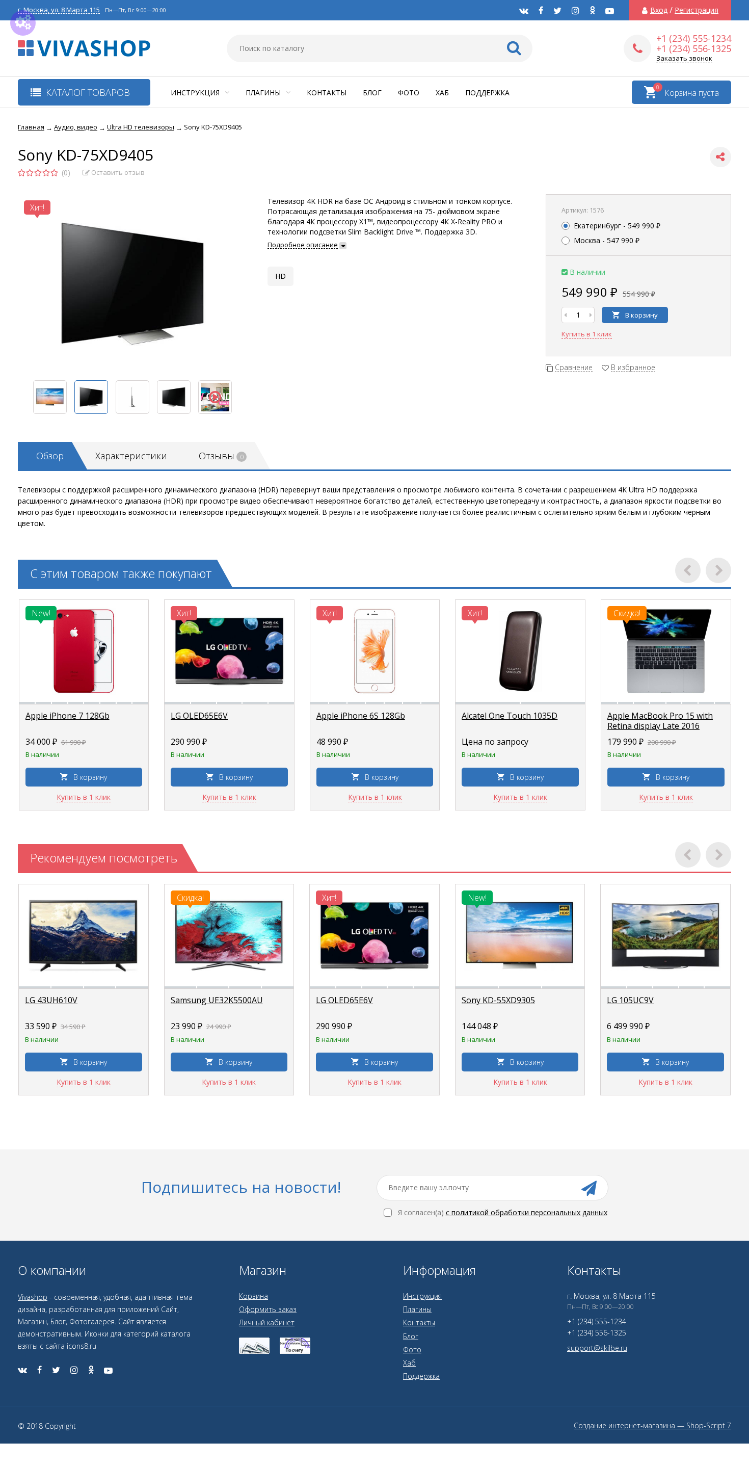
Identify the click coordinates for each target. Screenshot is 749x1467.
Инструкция (196, 92)
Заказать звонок (684, 58)
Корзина (253, 1296)
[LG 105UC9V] (665, 935)
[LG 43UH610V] (83, 935)
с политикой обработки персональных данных (526, 1212)
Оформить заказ (268, 1309)
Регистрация (696, 10)
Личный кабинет (267, 1322)
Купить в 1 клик (586, 333)
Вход (658, 10)
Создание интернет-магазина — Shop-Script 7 (652, 1426)
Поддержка (487, 92)
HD (280, 276)
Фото (408, 92)
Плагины (264, 92)
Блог (372, 92)
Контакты (326, 92)
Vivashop (32, 1297)
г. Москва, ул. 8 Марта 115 (59, 10)
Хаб (442, 92)
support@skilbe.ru (597, 1348)
